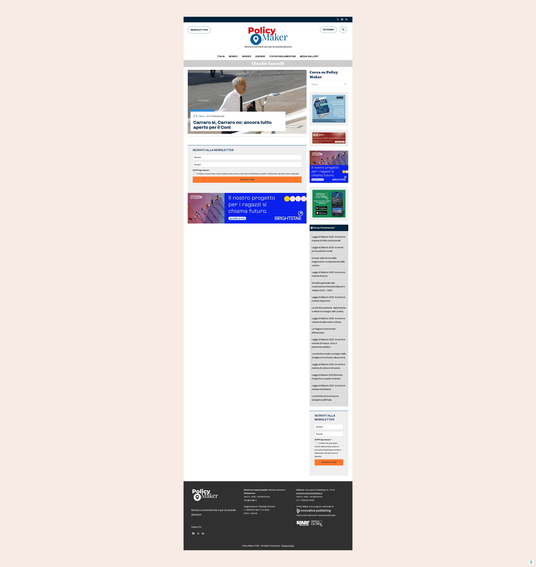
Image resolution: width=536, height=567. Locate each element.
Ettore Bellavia (216, 116)
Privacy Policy (287, 546)
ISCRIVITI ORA (247, 179)
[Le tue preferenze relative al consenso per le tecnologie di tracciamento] (531, 562)
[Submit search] (345, 84)
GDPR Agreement (201, 170)
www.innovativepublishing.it (309, 493)
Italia (201, 116)
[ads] (247, 223)
